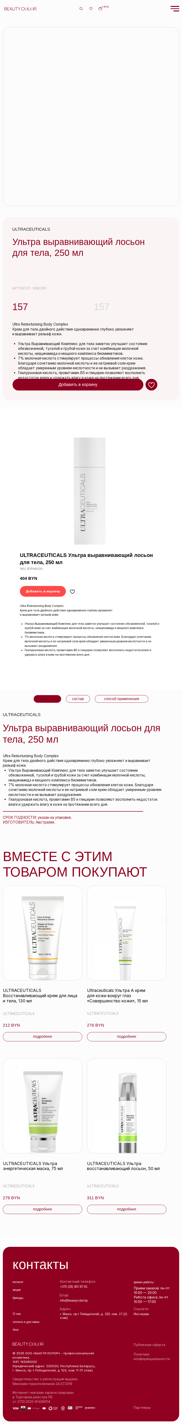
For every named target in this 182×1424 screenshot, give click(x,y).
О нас (17, 1314)
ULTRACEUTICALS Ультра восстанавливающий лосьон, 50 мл (123, 1166)
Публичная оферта (149, 1345)
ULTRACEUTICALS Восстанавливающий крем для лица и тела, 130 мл (40, 995)
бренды (18, 1298)
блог (16, 1329)
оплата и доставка (26, 1322)
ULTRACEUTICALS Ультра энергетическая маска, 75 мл (33, 1166)
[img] (42, 933)
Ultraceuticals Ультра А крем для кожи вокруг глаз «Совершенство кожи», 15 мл (117, 995)
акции (17, 1290)
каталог (18, 1282)
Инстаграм (141, 1314)
